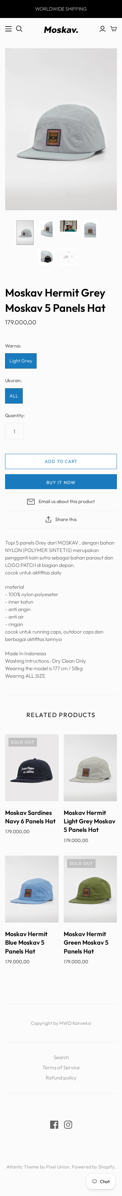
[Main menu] (8, 28)
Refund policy (61, 1077)
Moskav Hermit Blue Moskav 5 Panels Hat (26, 942)
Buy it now (60, 482)
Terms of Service (61, 1067)
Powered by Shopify (93, 1167)
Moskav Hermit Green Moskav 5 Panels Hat (86, 942)
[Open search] (19, 28)
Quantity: (15, 415)
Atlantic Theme (22, 1167)
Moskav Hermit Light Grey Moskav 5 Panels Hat (89, 821)
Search (61, 1057)
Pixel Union (57, 1167)
